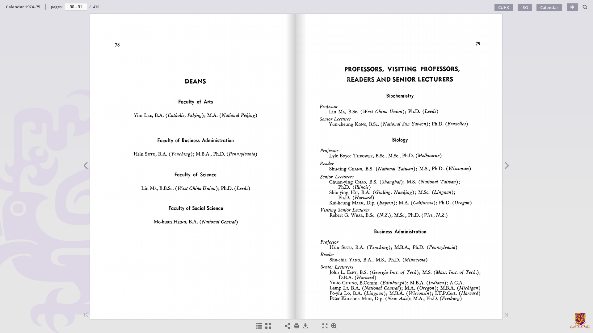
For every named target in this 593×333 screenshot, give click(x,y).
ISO (524, 7)
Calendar (549, 7)
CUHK (503, 7)
